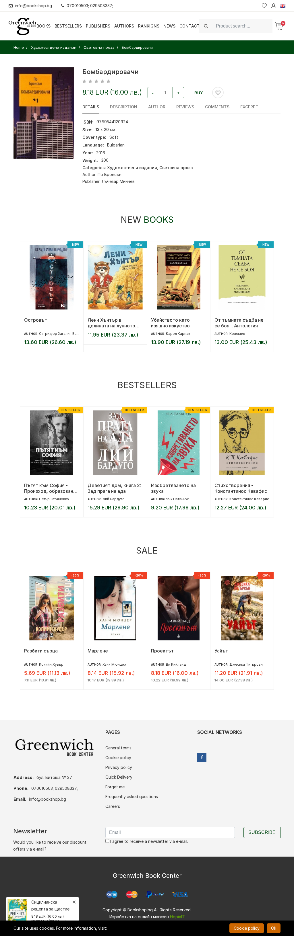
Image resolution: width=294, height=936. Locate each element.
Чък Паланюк (177, 499)
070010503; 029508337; (90, 5)
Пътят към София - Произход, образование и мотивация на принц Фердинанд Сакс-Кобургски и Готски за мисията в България (51, 488)
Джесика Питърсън (246, 664)
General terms (118, 747)
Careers (112, 806)
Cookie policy (118, 757)
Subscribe (262, 832)
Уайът (221, 651)
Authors (124, 26)
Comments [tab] (217, 106)
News (169, 26)
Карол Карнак (178, 333)
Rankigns (148, 26)
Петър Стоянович (54, 499)
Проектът (162, 651)
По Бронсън (109, 174)
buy (198, 93)
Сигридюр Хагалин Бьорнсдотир (67, 333)
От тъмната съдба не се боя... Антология (239, 323)
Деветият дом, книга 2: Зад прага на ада (114, 488)
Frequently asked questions (131, 796)
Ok (273, 928)
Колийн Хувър (51, 664)
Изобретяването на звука (173, 488)
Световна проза (176, 167)
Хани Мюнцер (114, 664)
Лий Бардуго (113, 499)
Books (43, 26)
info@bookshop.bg (33, 5)
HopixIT (177, 916)
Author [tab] (156, 106)
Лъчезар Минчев (118, 181)
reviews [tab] (185, 106)
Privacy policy (118, 767)
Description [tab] (123, 106)
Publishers (98, 26)
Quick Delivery (118, 777)
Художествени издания (132, 167)
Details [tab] (90, 106)
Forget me (115, 786)
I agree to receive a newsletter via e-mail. (148, 841)
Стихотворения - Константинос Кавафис (240, 488)
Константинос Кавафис (249, 499)
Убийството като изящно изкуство (170, 323)
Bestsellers (68, 26)
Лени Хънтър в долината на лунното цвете (111, 323)
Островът (35, 320)
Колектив (237, 333)
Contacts (190, 26)
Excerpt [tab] (249, 106)
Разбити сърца (41, 651)
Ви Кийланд (176, 664)
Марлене (98, 651)
